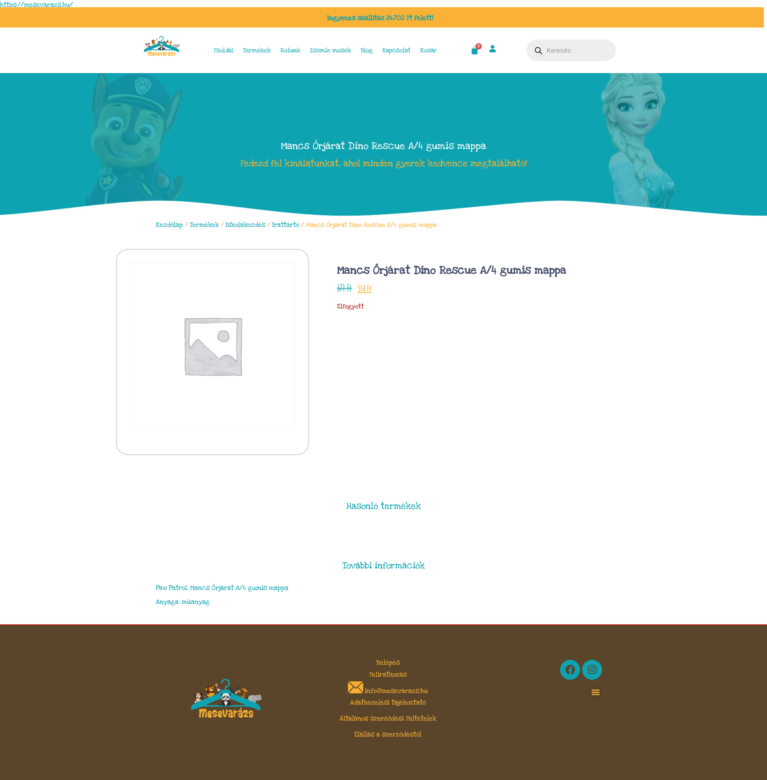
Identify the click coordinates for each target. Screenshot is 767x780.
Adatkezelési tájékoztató (388, 702)
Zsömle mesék (330, 50)
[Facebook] (570, 670)
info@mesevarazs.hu (396, 691)
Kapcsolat (396, 50)
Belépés (388, 662)
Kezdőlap (169, 224)
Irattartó (285, 224)
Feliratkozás (388, 674)
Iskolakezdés (245, 224)
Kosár (428, 50)
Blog (367, 50)
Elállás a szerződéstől (387, 734)
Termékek (257, 50)
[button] (595, 692)
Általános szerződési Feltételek (388, 718)
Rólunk (290, 50)
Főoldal (223, 50)
